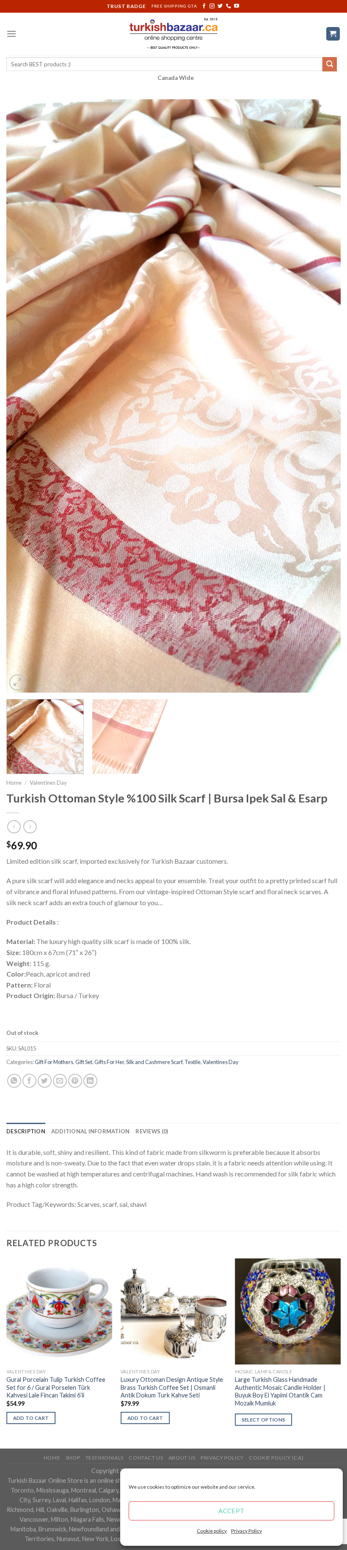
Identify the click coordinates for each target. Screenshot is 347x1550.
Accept (231, 1511)
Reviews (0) (151, 1131)
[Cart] (333, 34)
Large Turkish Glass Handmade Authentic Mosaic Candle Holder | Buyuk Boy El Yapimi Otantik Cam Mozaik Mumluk (280, 1391)
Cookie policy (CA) (276, 1457)
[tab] (25, 1131)
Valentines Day (48, 782)
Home (14, 782)
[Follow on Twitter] (220, 6)
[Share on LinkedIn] (90, 1081)
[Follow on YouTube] (236, 6)
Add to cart (31, 1418)
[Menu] (11, 33)
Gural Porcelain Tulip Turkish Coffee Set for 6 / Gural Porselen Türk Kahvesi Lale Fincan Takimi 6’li (55, 1387)
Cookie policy (212, 1531)
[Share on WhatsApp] (14, 1081)
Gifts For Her (109, 1062)
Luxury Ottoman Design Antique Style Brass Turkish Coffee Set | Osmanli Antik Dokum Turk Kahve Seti (172, 1387)
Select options (264, 1419)
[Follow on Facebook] (204, 6)
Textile (193, 1062)
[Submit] (329, 64)
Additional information (90, 1131)
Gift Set (83, 1062)
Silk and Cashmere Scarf (154, 1062)
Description (25, 1131)
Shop (73, 1457)
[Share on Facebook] (29, 1081)
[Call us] (228, 6)
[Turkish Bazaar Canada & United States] (173, 34)
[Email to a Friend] (60, 1081)
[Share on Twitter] (45, 1081)
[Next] (323, 396)
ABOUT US (182, 1457)
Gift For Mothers (54, 1062)
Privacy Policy (246, 1531)
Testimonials (104, 1457)
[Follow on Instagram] (212, 6)
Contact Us (146, 1457)
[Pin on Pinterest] (75, 1081)
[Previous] (23, 396)
